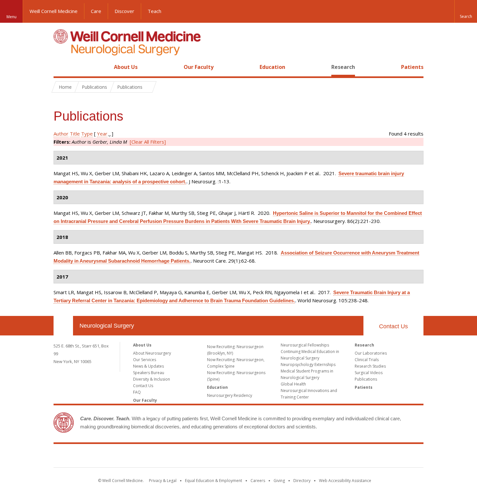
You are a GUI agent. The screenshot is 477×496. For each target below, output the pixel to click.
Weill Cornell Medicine (54, 11)
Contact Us (393, 326)
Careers (258, 480)
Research (343, 67)
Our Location (63, 325)
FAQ (137, 392)
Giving (279, 480)
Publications (366, 379)
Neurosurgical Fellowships (305, 345)
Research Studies (370, 366)
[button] (465, 11)
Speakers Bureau (148, 372)
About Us (126, 67)
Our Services (144, 359)
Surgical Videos (369, 372)
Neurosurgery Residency (229, 395)
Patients (412, 67)
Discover (124, 11)
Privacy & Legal (163, 480)
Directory (302, 480)
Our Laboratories (371, 353)
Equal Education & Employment (213, 480)
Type (87, 133)
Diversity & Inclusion (151, 379)
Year (102, 133)
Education (272, 67)
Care (96, 11)
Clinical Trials (367, 359)
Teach (154, 11)
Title (75, 133)
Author (61, 133)
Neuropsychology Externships (308, 364)
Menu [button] (11, 17)
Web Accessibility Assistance (345, 480)
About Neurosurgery (152, 353)
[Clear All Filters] (148, 141)
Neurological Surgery (107, 325)
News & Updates (148, 366)
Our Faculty (199, 67)
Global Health (293, 384)
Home (61, 67)
